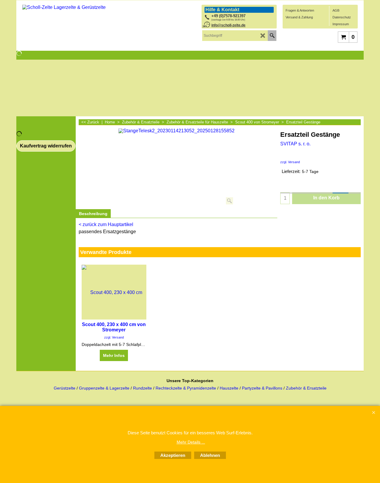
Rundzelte (142, 388)
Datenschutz (341, 17)
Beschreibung (93, 213)
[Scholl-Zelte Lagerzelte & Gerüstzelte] (66, 23)
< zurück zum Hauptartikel (106, 224)
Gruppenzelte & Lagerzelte (105, 388)
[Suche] (272, 35)
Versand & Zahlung (299, 17)
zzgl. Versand (290, 162)
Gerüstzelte (65, 388)
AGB (335, 10)
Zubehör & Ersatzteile (306, 388)
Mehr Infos (114, 355)
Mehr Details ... (191, 442)
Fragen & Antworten (300, 10)
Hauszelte (229, 388)
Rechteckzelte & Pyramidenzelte (186, 388)
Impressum (340, 24)
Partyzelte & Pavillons (263, 388)
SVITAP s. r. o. (295, 143)
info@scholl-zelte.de (228, 25)
